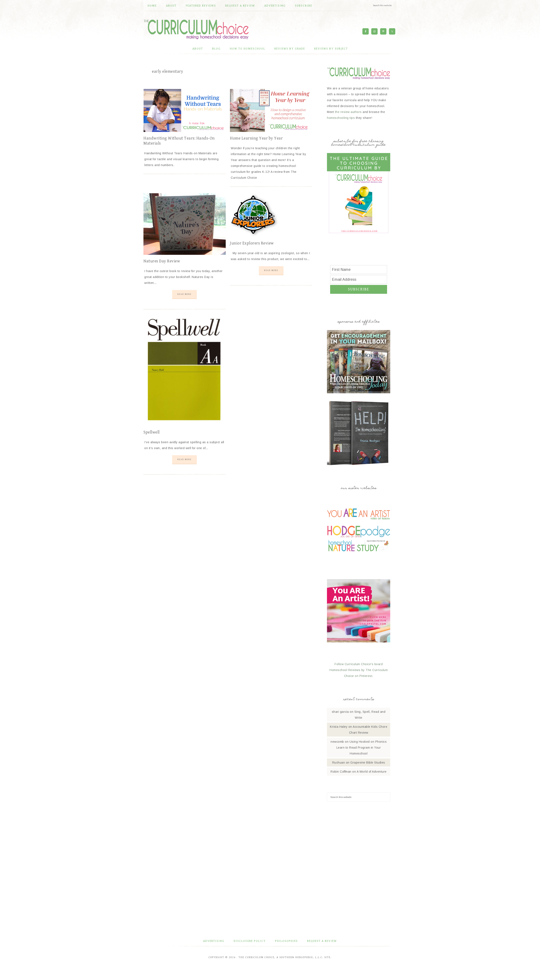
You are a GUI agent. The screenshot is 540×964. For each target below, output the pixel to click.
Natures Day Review (161, 261)
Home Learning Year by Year (256, 138)
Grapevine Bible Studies (367, 762)
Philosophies (286, 941)
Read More (184, 294)
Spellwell (151, 432)
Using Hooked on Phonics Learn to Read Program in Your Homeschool (361, 747)
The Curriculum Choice (196, 29)
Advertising (213, 941)
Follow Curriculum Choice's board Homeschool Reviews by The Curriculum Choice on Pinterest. (358, 670)
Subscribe (358, 289)
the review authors (348, 112)
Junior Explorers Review (252, 243)
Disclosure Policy (250, 941)
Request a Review (322, 941)
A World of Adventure (372, 771)
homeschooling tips (341, 117)
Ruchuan (338, 762)
